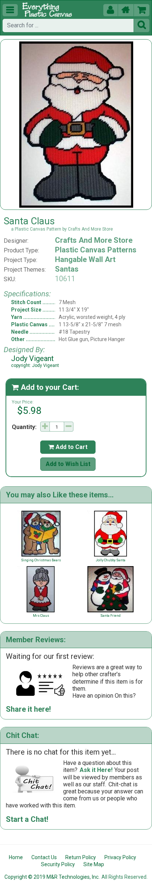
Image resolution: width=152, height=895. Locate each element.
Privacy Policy (120, 857)
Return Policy (80, 857)
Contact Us (44, 857)
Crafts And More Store (93, 240)
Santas (67, 269)
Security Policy (58, 864)
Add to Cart (67, 446)
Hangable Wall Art (85, 259)
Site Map (93, 864)
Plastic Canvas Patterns (96, 249)
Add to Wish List (68, 463)
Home (16, 857)
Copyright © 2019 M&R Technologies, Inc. (52, 877)
